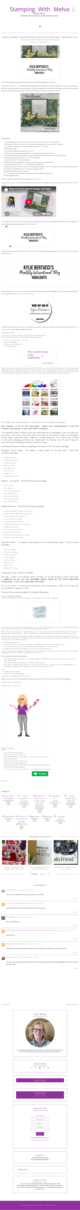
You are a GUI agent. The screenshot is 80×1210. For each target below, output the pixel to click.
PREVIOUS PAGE (72, 1004)
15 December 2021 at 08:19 (29, 957)
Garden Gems (34, 818)
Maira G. (55, 1205)
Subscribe (40, 1093)
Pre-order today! (9, 586)
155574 (24, 805)
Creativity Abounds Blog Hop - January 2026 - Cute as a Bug (14, 868)
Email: (40, 1123)
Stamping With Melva (35, 1205)
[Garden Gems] (34, 816)
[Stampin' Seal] (47, 816)
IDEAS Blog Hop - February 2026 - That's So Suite (66, 868)
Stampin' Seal (47, 818)
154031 (60, 822)
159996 (39, 811)
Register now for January (10, 685)
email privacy (45, 1138)
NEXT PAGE (6, 1004)
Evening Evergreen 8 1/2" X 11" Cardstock (24, 803)
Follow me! (5, 781)
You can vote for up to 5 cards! (25, 294)
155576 (70, 805)
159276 (55, 805)
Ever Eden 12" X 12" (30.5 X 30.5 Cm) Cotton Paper (21, 825)
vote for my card (17, 291)
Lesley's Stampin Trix (15, 903)
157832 (8, 803)
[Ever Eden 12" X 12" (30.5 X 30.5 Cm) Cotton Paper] (21, 821)
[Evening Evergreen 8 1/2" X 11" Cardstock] (24, 801)
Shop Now (40, 1080)
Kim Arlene (11, 890)
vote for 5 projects (67, 251)
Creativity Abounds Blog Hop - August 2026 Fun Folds (40, 868)
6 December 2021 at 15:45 (25, 890)
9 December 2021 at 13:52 (34, 944)
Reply (75, 898)
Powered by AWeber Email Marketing (40, 1140)
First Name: (40, 1116)
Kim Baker (10, 917)
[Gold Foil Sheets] (8, 816)
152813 (47, 819)
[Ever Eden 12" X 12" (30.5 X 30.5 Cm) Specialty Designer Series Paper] (39, 803)
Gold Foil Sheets (8, 818)
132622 (8, 819)
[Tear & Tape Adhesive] (60, 819)
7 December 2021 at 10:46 (64, 930)
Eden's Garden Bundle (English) (8, 801)
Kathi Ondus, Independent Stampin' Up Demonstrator (30, 930)
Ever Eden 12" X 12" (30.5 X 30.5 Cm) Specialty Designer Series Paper (39, 807)
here (22, 753)
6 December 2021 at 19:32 (24, 917)
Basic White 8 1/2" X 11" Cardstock (55, 803)
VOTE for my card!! (16, 222)
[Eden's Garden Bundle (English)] (8, 798)
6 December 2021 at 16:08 (35, 903)
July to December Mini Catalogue (16, 340)
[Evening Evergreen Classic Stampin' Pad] (70, 801)
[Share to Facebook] (44, 874)
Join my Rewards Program (39, 757)
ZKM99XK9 (38, 368)
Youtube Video (14, 183)
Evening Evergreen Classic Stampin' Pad (71, 803)
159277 (34, 819)
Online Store (38, 179)
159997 (21, 827)
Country (40, 1127)
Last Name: (40, 1119)
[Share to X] (41, 874)
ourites (8, 329)
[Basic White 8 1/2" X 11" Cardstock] (55, 801)
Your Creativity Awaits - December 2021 (19, 769)
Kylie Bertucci (12, 957)
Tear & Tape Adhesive (60, 820)
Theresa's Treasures (15, 944)
